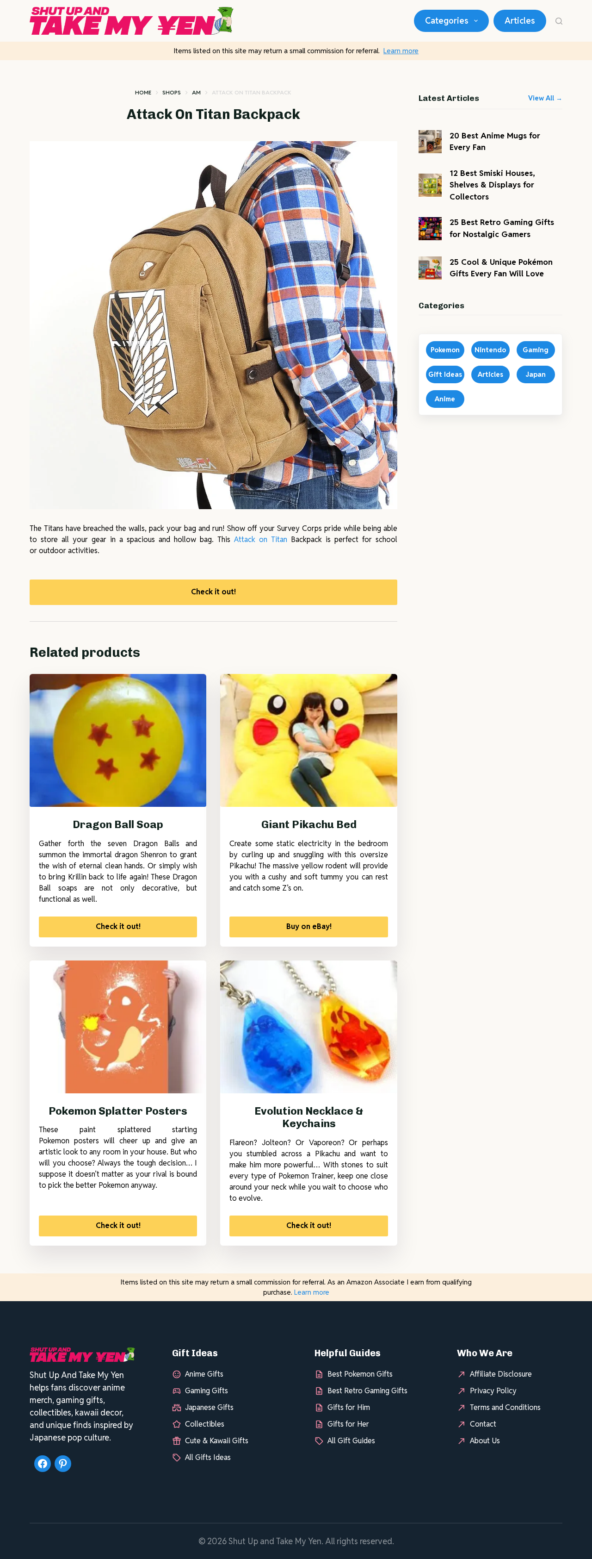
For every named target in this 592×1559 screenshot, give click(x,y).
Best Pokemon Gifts (360, 1374)
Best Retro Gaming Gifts (367, 1391)
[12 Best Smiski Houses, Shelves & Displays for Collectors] (430, 185)
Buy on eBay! (309, 926)
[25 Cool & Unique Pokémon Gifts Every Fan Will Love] (430, 268)
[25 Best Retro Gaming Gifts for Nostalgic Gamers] (430, 228)
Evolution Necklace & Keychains (308, 1117)
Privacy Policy (493, 1391)
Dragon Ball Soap (118, 824)
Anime (445, 398)
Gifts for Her (348, 1424)
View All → (545, 98)
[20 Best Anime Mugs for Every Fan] (430, 141)
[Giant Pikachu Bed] (308, 740)
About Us (485, 1441)
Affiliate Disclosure (501, 1374)
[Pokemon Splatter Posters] (118, 1026)
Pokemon (445, 349)
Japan (535, 374)
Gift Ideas (445, 374)
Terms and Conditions (505, 1407)
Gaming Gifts (206, 1391)
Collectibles (204, 1424)
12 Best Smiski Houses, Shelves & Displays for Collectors (492, 185)
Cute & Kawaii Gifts (216, 1441)
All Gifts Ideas (208, 1457)
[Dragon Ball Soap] (118, 740)
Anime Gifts (204, 1374)
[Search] (558, 21)
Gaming (536, 349)
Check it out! (213, 592)
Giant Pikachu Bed (309, 824)
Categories (447, 20)
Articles (520, 20)
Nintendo (490, 349)
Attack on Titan (260, 539)
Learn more (401, 50)
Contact (483, 1424)
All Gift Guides (351, 1441)
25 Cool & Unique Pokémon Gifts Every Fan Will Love (501, 268)
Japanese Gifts (209, 1407)
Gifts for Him (348, 1407)
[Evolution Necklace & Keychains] (308, 1026)
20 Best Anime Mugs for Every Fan (495, 142)
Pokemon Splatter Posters (118, 1110)
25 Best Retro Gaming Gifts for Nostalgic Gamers (502, 228)
